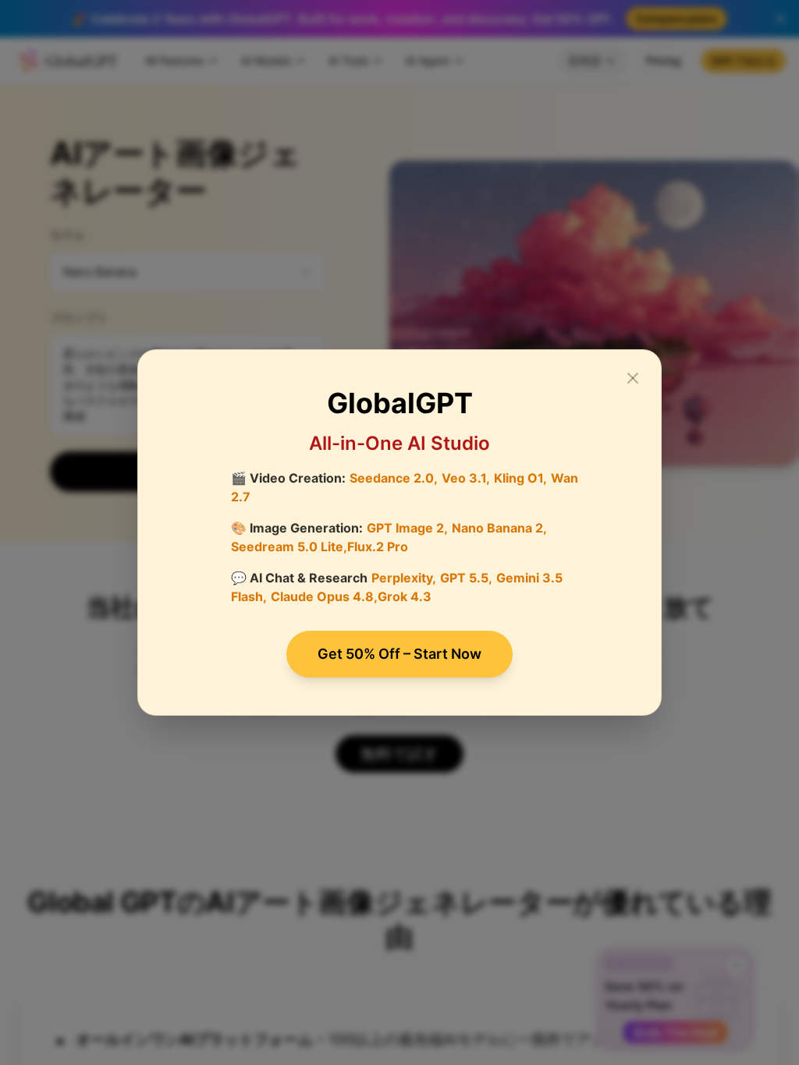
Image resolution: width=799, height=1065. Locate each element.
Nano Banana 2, (499, 528)
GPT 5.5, (466, 578)
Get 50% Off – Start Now (399, 654)
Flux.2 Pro (377, 546)
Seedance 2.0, (394, 478)
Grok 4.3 (404, 596)
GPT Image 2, (407, 528)
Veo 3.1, (466, 478)
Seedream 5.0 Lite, (289, 546)
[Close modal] (632, 378)
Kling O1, (520, 478)
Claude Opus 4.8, (324, 596)
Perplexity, (403, 578)
